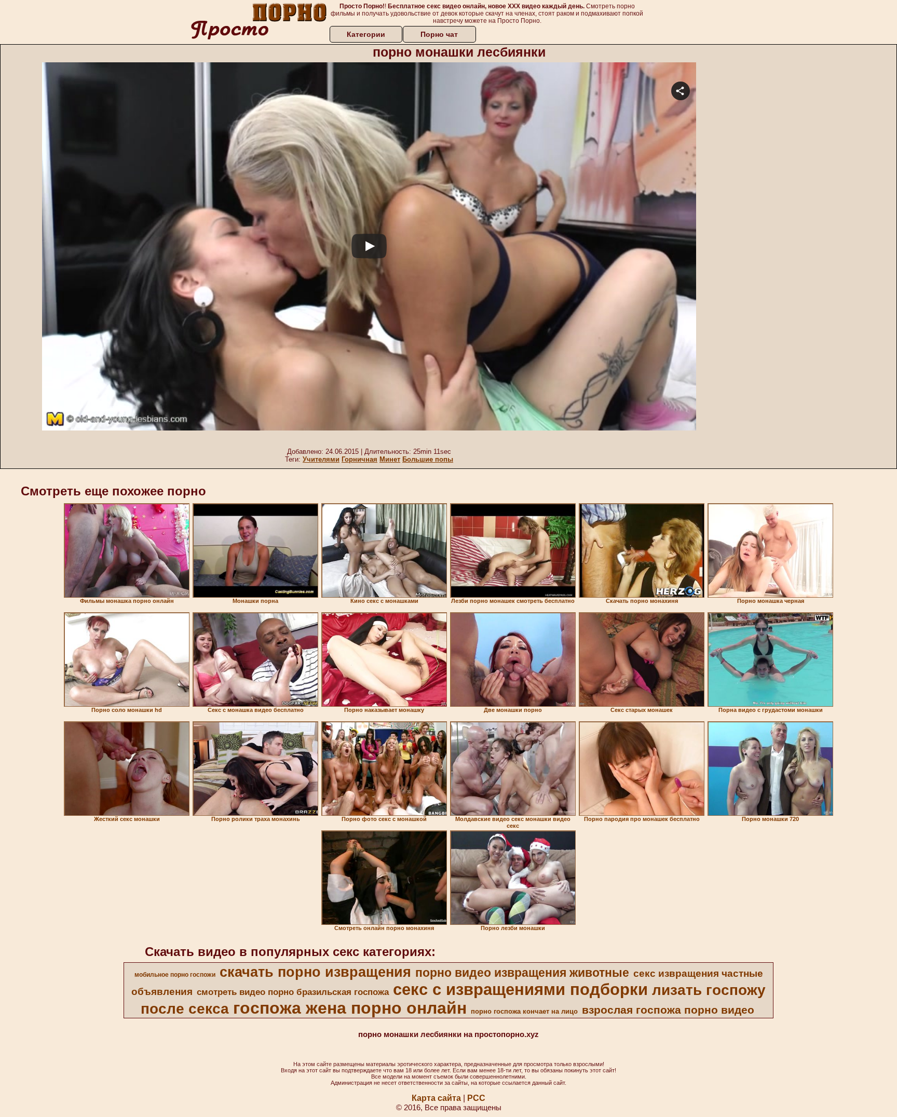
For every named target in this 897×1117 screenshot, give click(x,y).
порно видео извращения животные (522, 972)
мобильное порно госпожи (174, 974)
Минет (389, 459)
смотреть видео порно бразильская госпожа (293, 992)
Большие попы (427, 459)
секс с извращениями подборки (520, 989)
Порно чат (439, 34)
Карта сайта (436, 1098)
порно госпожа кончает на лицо (524, 1011)
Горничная (359, 459)
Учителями (321, 459)
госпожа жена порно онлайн (350, 1008)
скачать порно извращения (315, 972)
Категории (366, 34)
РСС (476, 1098)
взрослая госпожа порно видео (668, 1010)
